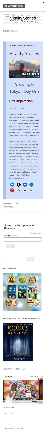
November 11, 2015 (10, 203)
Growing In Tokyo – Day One (21, 45)
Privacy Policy (8, 413)
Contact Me (19, 428)
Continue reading (16, 178)
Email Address (10, 236)
